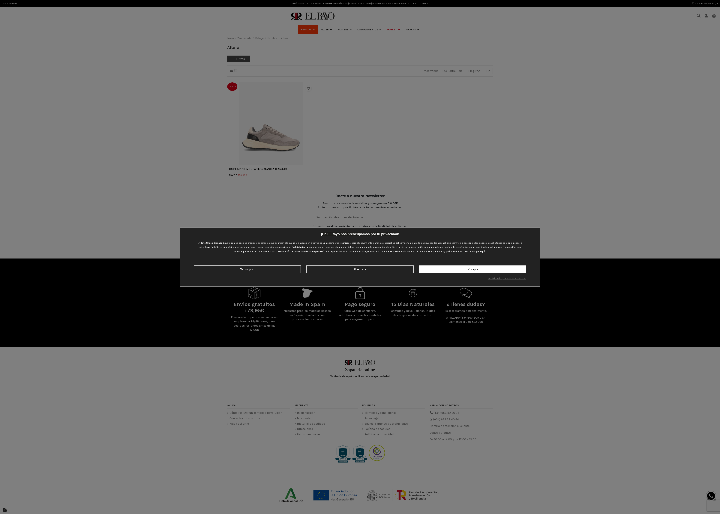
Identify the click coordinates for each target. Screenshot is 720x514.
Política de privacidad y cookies (507, 278)
